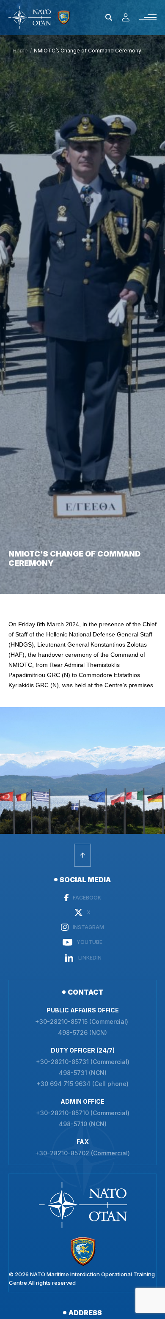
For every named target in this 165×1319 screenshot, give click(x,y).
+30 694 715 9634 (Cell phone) (82, 1084)
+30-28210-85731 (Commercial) (82, 1062)
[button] (108, 17)
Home (20, 50)
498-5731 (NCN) (83, 1073)
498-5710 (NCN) (83, 1124)
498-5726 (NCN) (82, 1033)
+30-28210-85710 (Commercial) (82, 1113)
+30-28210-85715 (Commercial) (82, 1022)
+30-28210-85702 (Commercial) (82, 1153)
